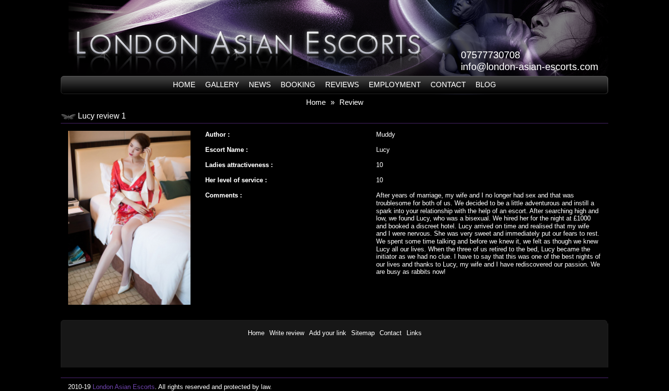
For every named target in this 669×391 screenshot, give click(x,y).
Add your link (327, 333)
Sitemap (363, 333)
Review (351, 102)
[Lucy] (129, 128)
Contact (448, 84)
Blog (486, 84)
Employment (395, 84)
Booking (298, 84)
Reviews (342, 84)
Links (414, 333)
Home (184, 84)
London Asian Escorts (124, 387)
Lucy (383, 149)
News (260, 84)
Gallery (222, 84)
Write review (286, 333)
